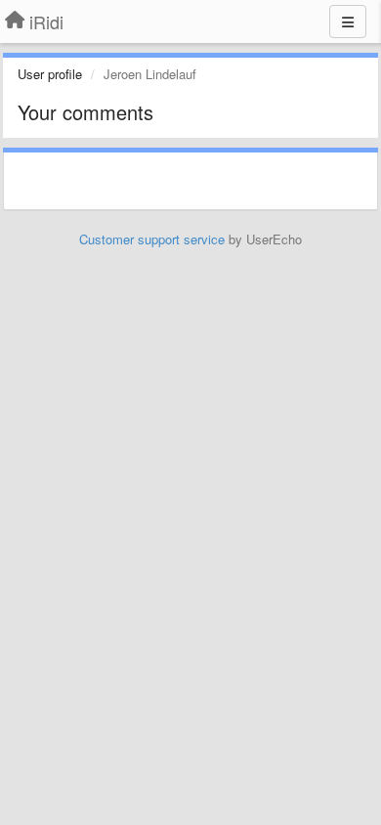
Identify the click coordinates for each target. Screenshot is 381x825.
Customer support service (152, 239)
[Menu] (347, 21)
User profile (50, 74)
